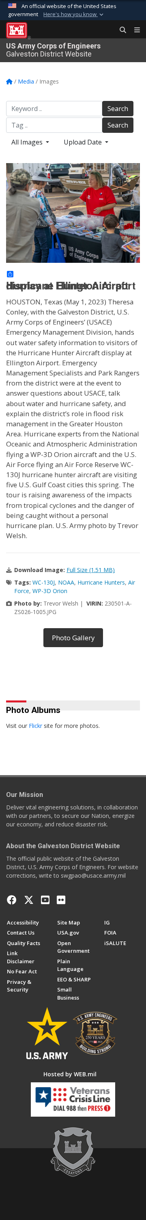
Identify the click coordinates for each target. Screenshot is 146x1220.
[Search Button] (120, 30)
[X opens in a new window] (29, 900)
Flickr (35, 725)
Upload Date (83, 142)
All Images (27, 142)
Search (117, 108)
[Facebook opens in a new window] (12, 900)
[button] (74, 14)
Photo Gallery (73, 637)
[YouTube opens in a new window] (45, 900)
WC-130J (43, 582)
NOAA (66, 582)
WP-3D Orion (49, 591)
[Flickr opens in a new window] (61, 900)
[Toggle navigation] (134, 30)
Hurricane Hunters (101, 582)
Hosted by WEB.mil (70, 1074)
